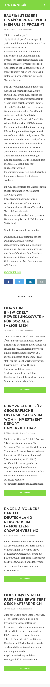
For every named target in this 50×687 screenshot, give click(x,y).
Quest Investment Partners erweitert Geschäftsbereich (25, 600)
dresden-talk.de (15, 5)
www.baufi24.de (12, 272)
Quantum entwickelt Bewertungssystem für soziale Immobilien (24, 317)
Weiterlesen (25, 390)
